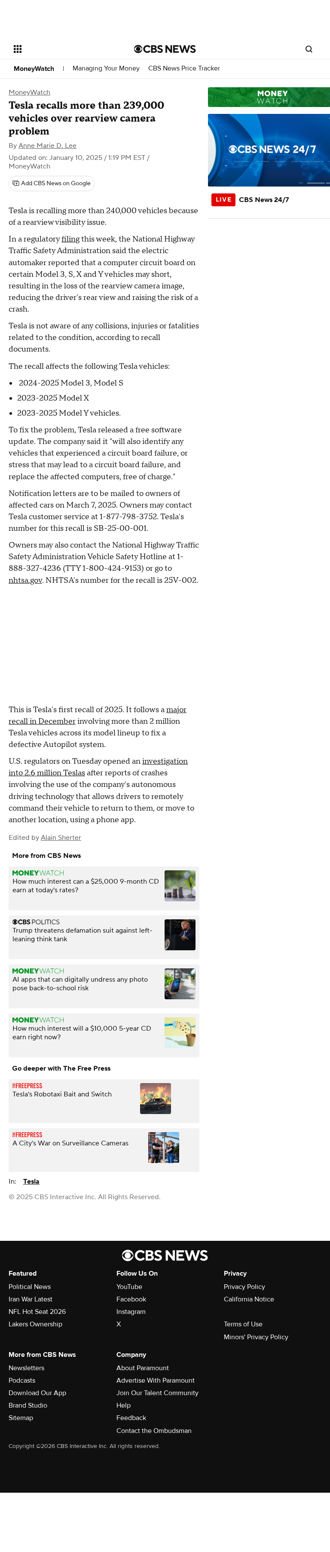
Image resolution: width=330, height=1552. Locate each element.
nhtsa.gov (25, 580)
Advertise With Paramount (155, 1380)
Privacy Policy (244, 1286)
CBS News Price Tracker (184, 68)
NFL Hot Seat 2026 (37, 1311)
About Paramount (142, 1368)
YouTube (129, 1286)
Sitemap (21, 1417)
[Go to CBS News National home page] (165, 49)
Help (123, 1405)
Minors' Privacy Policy (256, 1337)
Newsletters (26, 1368)
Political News (30, 1286)
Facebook (131, 1299)
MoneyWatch (34, 68)
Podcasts (22, 1380)
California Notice (249, 1299)
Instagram (131, 1311)
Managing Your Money (106, 68)
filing (70, 239)
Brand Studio (28, 1405)
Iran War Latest (30, 1299)
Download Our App (37, 1393)
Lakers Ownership (35, 1324)
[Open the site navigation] (64, 49)
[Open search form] (309, 49)
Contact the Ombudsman (154, 1430)
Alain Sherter (61, 837)
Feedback (131, 1417)
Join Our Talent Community (157, 1393)
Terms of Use (243, 1324)
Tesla (31, 1181)
